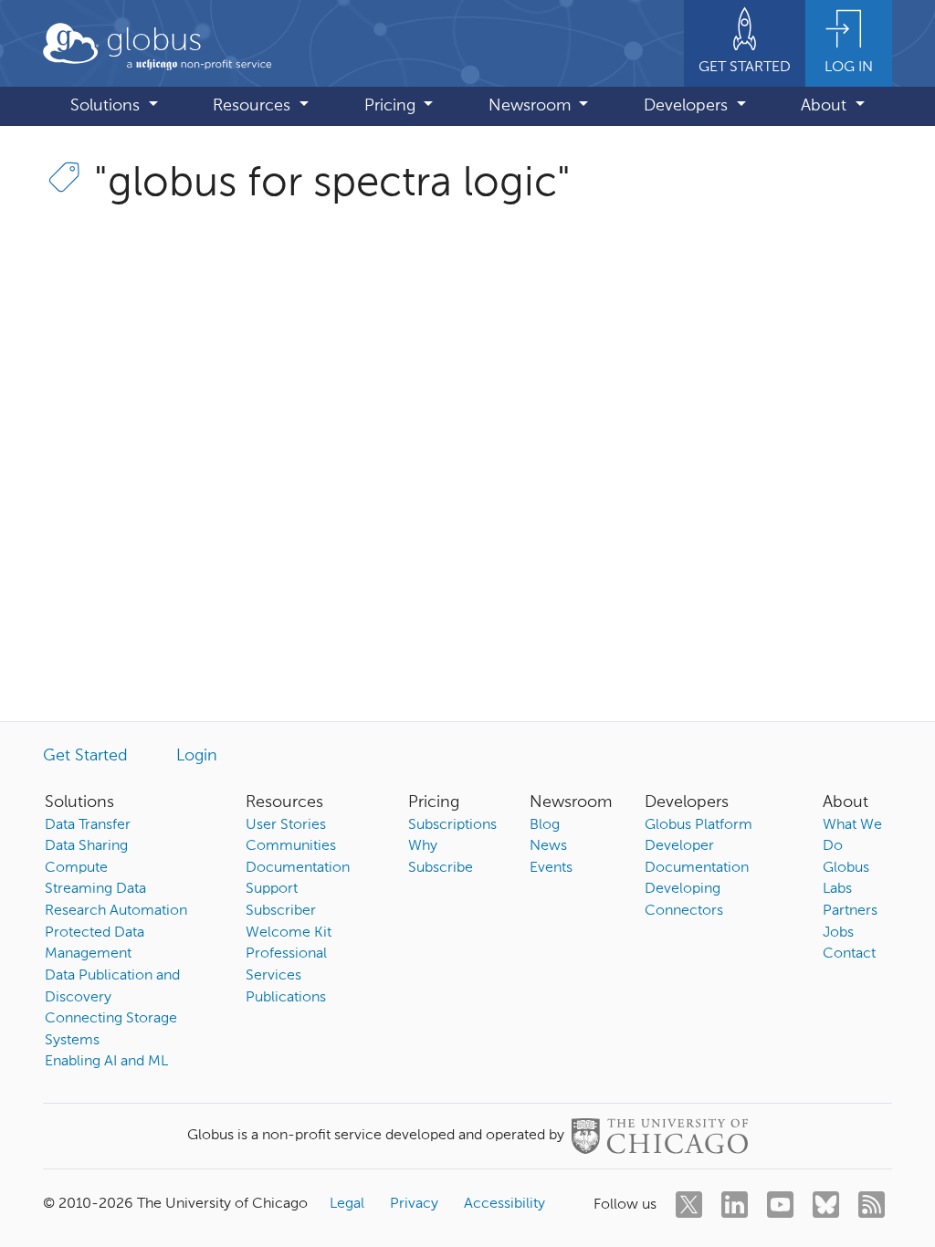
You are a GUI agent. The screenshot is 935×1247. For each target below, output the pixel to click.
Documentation (298, 868)
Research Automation (116, 911)
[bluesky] (825, 1204)
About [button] (826, 106)
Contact (849, 954)
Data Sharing (86, 846)
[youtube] (780, 1204)
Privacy (414, 1204)
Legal (347, 1204)
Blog (545, 825)
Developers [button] (688, 106)
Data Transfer (88, 825)
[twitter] (688, 1204)
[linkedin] (734, 1204)
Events (551, 868)
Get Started (85, 756)
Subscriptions (452, 825)
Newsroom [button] (532, 106)
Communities (291, 846)
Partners (850, 911)
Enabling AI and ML (106, 1061)
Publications (286, 997)
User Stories (286, 825)
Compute (76, 868)
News (548, 846)
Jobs (838, 933)
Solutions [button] (107, 106)
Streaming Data (95, 889)
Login (196, 756)
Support (272, 889)
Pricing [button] (392, 106)
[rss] (871, 1204)
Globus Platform (698, 825)
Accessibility (504, 1204)
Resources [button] (254, 106)
